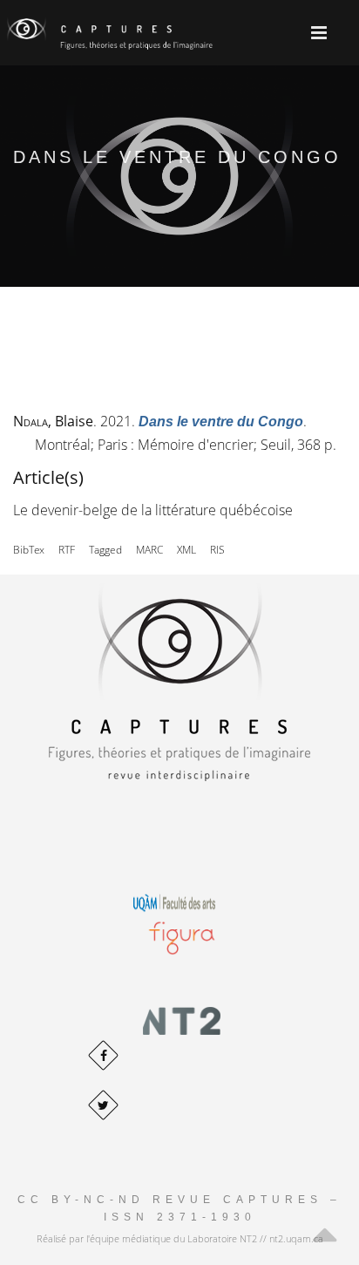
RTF (66, 549)
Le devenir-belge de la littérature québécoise (153, 510)
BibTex (28, 549)
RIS (217, 549)
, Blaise (53, 421)
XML (186, 549)
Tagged (105, 549)
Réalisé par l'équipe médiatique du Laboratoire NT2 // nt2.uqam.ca (180, 1238)
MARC (149, 549)
